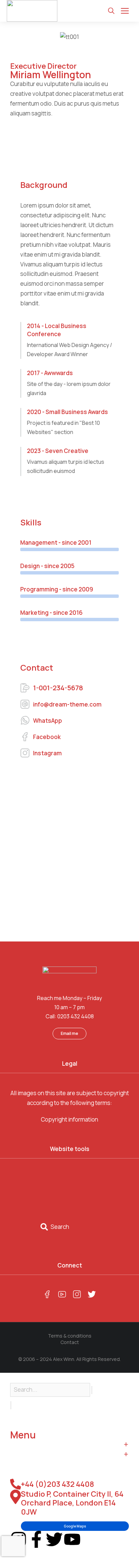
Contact (69, 1342)
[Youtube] (72, 1539)
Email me (69, 1033)
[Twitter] (54, 1539)
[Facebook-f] (36, 1539)
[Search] (10, 1405)
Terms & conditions (69, 1335)
